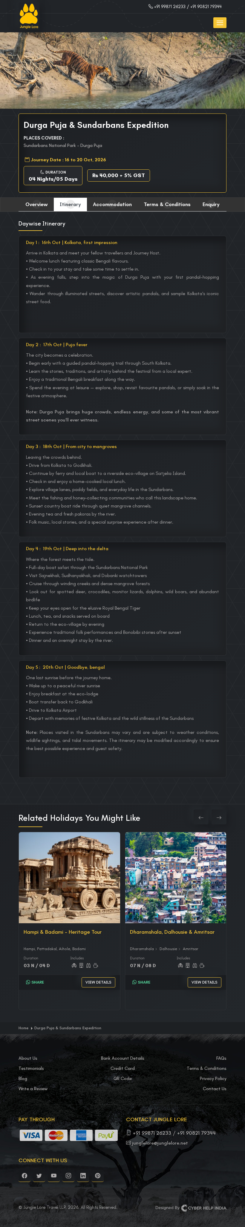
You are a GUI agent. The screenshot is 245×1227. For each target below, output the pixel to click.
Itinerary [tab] (70, 204)
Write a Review (33, 1088)
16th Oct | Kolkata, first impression (71, 242)
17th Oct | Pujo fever (57, 344)
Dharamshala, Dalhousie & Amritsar (172, 932)
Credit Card (123, 1068)
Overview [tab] (36, 204)
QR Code (123, 1078)
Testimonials (31, 1068)
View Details (98, 982)
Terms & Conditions (206, 1068)
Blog (23, 1078)
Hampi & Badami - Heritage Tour (63, 932)
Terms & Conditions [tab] (167, 204)
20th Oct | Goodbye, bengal (65, 667)
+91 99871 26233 (170, 6)
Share (37, 982)
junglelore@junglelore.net (160, 1143)
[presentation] (201, 816)
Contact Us (214, 1088)
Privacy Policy (213, 1078)
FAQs (221, 1058)
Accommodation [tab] (112, 204)
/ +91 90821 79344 (204, 6)
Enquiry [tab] (211, 204)
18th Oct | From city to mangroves (71, 446)
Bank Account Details (122, 1058)
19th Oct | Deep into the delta (67, 548)
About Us (28, 1058)
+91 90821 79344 (196, 1133)
